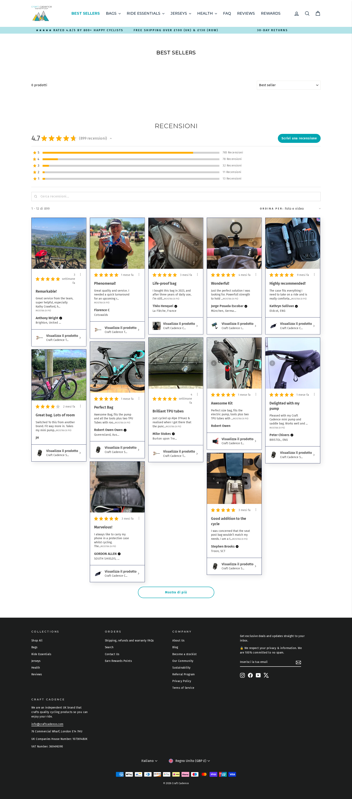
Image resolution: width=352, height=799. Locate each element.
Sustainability (181, 667)
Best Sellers (86, 13)
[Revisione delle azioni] (80, 274)
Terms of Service (183, 688)
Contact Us (112, 654)
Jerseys (179, 13)
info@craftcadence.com (47, 724)
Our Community (182, 661)
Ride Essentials (144, 13)
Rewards (270, 13)
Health (205, 13)
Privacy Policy (181, 681)
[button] (110, 138)
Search (109, 647)
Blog (175, 647)
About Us (178, 640)
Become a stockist (184, 654)
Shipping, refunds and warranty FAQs (129, 640)
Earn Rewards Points (118, 661)
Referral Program (183, 674)
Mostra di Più (43, 310)
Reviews (246, 13)
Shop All (36, 640)
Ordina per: (272, 208)
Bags (112, 13)
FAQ (227, 13)
